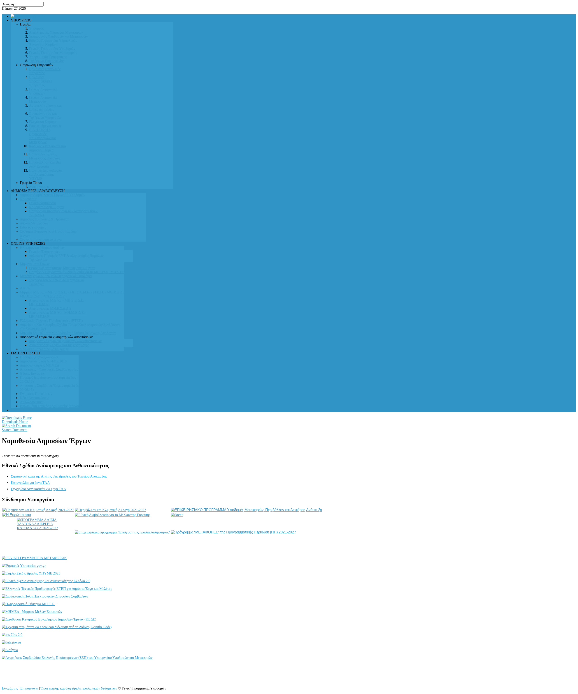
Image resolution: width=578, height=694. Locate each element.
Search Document (14, 430)
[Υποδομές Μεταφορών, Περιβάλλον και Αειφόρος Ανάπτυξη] (246, 510)
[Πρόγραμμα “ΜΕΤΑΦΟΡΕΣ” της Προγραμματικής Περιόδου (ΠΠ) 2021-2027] (233, 532)
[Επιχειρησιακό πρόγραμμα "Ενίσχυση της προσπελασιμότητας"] (122, 532)
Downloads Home (15, 422)
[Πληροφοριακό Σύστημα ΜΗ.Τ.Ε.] (28, 604)
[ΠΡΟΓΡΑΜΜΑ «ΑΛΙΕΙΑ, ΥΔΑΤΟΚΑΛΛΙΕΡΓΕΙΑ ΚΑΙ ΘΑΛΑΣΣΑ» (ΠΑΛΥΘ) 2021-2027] (38, 532)
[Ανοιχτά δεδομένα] (11, 642)
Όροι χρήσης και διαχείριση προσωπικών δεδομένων (79, 688)
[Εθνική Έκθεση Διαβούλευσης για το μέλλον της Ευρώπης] (112, 515)
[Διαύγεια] (10, 650)
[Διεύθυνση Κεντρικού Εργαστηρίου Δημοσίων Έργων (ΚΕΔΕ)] (49, 619)
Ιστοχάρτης (10, 688)
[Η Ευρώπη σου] (16, 515)
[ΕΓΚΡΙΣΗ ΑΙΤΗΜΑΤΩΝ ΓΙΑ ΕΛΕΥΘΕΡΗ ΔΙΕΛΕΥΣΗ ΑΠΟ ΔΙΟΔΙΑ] (57, 627)
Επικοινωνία (29, 688)
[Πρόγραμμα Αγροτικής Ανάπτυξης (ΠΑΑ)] (110, 510)
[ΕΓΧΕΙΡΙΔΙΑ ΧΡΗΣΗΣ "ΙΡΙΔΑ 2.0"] (12, 634)
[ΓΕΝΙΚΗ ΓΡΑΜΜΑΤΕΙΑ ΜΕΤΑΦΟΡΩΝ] (34, 558)
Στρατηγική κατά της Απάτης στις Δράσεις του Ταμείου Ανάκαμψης (59, 476)
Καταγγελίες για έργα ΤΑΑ (30, 482)
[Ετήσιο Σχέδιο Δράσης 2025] (31, 573)
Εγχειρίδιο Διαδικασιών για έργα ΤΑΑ (38, 489)
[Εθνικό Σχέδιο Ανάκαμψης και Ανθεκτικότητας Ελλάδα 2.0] (46, 581)
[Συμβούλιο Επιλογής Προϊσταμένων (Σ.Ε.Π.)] (77, 657)
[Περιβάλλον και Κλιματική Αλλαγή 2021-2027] (38, 510)
